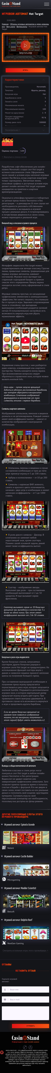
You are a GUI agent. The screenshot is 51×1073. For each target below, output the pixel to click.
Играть (25, 70)
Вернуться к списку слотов (14, 157)
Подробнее (25, 836)
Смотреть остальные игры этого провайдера (25, 950)
